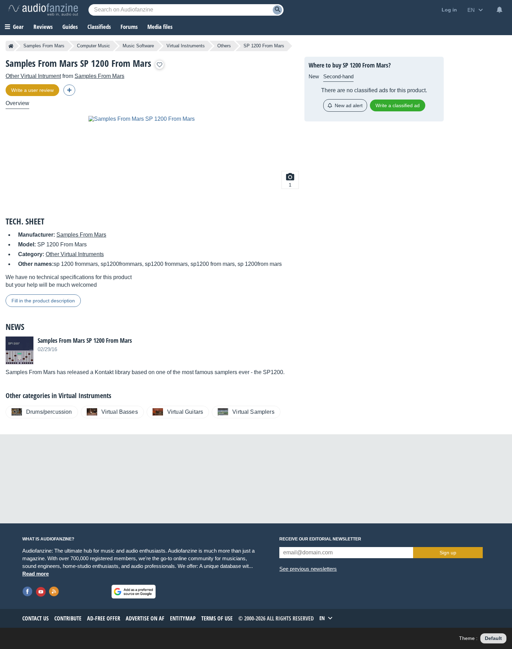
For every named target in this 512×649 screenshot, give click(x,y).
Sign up (448, 552)
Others (224, 45)
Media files (159, 27)
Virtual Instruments (185, 45)
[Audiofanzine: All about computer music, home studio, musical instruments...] (43, 9)
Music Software (138, 45)
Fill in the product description (43, 300)
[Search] (277, 10)
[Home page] (11, 46)
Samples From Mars (43, 45)
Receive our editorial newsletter (320, 539)
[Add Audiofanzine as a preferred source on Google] (133, 592)
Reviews (43, 27)
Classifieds (99, 27)
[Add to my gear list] (159, 65)
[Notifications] (499, 10)
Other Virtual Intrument (33, 76)
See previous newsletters (308, 569)
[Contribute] (69, 90)
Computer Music (93, 45)
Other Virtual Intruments (75, 254)
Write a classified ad (397, 105)
